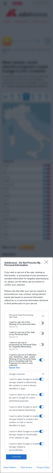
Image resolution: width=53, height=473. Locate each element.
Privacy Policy (43, 467)
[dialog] (26, 365)
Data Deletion (10, 467)
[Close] (47, 263)
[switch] (41, 323)
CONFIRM (16, 457)
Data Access (26, 467)
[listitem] (26, 316)
